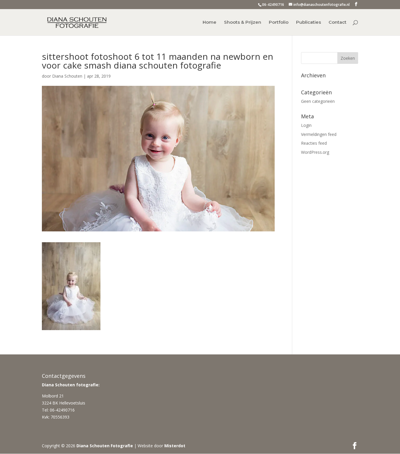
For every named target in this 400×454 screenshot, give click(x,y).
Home (209, 22)
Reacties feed (314, 143)
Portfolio (278, 22)
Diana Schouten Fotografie (104, 445)
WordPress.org (315, 152)
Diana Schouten (67, 76)
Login (306, 125)
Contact (337, 22)
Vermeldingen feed (318, 134)
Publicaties (308, 22)
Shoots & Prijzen (242, 22)
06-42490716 (273, 4)
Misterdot (174, 445)
